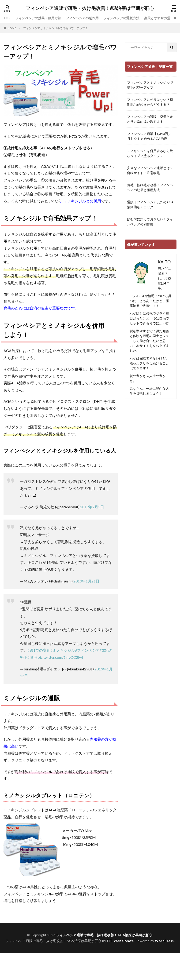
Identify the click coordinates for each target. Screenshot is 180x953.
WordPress (164, 941)
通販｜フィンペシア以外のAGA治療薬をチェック (150, 204)
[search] (171, 47)
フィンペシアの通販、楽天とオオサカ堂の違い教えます (150, 119)
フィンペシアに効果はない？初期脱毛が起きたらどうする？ (150, 102)
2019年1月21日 (86, 581)
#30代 (105, 650)
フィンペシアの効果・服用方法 (38, 18)
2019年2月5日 (92, 507)
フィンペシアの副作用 (82, 18)
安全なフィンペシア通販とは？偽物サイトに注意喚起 (150, 170)
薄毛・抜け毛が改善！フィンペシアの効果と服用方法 (150, 187)
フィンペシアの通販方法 (121, 18)
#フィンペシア (87, 650)
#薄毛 (32, 657)
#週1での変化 (38, 650)
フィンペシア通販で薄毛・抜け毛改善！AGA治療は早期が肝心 (90, 8)
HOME (12, 28)
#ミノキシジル (62, 650)
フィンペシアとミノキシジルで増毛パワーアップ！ (55, 28)
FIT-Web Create (120, 941)
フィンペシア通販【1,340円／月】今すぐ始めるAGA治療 (149, 136)
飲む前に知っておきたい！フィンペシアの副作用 (150, 221)
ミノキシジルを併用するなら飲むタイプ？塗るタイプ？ (150, 153)
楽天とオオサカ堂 (157, 18)
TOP (7, 18)
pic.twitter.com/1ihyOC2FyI (60, 657)
